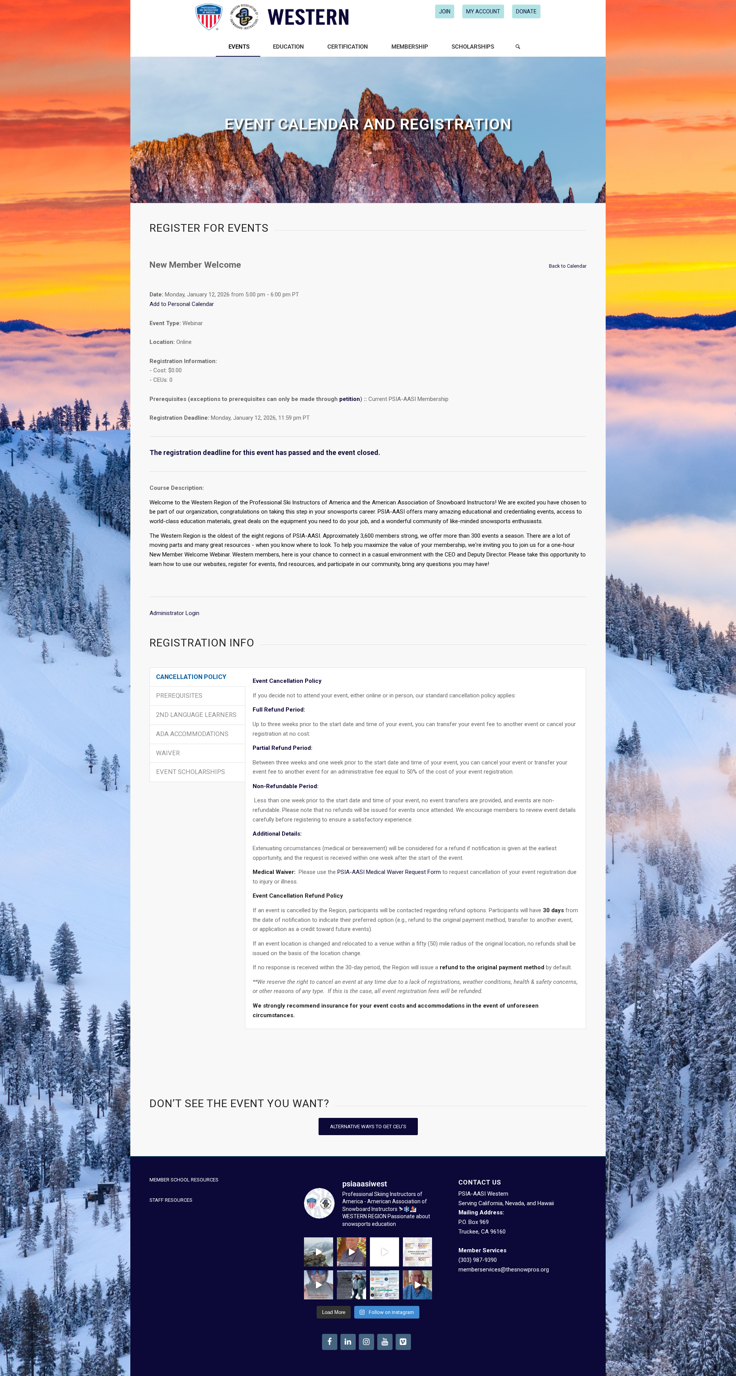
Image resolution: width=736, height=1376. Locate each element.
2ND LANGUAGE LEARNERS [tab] (196, 714)
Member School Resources (184, 1180)
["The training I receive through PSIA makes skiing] (417, 1284)
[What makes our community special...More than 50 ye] (351, 1284)
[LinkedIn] (348, 1342)
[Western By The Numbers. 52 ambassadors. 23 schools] (417, 1251)
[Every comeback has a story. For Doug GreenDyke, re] (351, 1251)
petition (349, 399)
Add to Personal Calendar (182, 304)
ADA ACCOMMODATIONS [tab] (192, 734)
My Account (483, 11)
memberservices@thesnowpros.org (503, 1269)
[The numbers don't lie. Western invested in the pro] (384, 1284)
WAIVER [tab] (168, 753)
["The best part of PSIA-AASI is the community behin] (318, 1284)
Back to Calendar (567, 266)
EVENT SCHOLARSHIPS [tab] (190, 772)
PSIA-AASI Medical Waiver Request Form (389, 872)
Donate (526, 11)
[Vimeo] (403, 1342)
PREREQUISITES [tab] (179, 695)
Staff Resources (171, 1200)
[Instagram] (366, 1342)
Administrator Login (174, 613)
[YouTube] (385, 1342)
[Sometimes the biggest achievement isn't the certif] (318, 1251)
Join (444, 11)
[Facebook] (329, 1342)
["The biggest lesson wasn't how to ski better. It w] (384, 1251)
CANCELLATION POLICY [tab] (191, 677)
